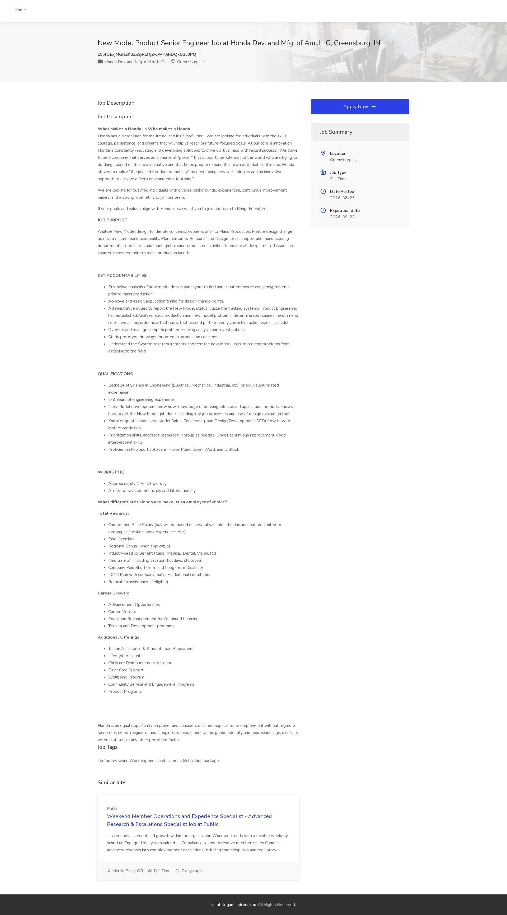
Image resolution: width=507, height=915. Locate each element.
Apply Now (356, 106)
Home (20, 10)
